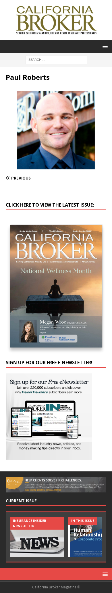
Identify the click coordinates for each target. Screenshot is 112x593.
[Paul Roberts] (56, 166)
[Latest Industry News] (37, 537)
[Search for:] (56, 59)
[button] (104, 46)
